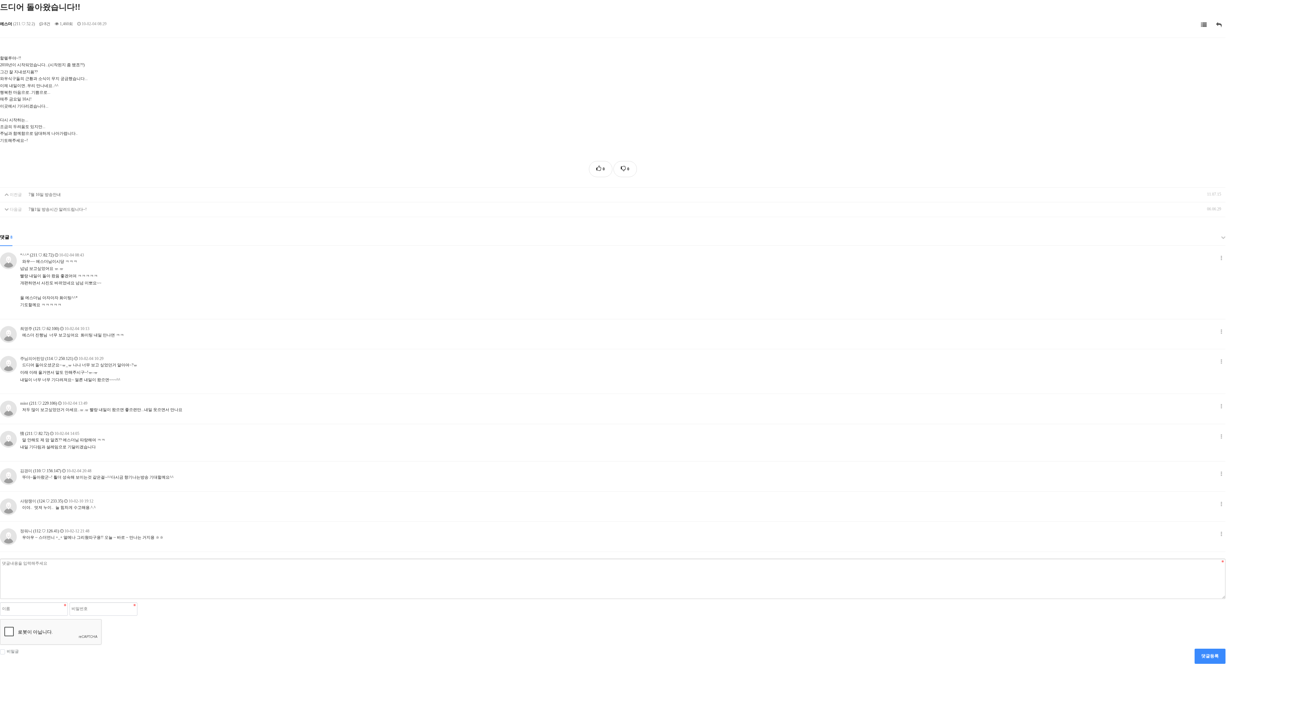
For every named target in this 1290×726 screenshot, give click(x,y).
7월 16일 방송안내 (45, 194)
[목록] (1204, 25)
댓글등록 (1210, 655)
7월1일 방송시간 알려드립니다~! (58, 209)
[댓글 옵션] (1221, 258)
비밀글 (13, 651)
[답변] (1219, 25)
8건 (46, 24)
